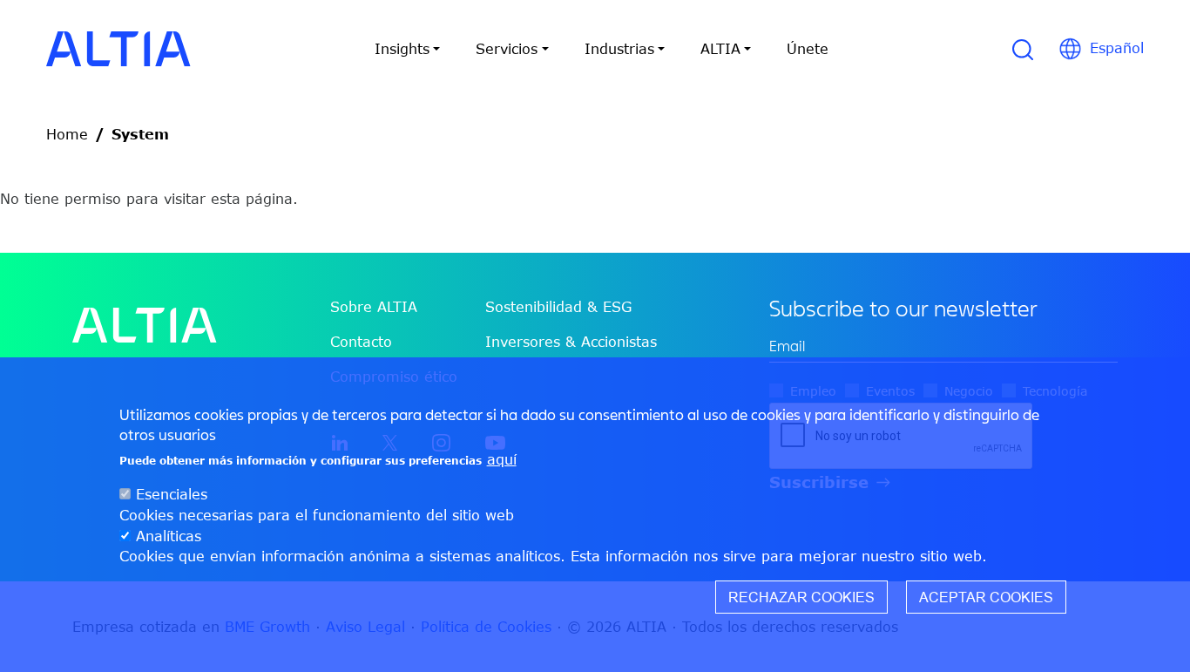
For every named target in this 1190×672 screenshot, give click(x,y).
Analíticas (168, 536)
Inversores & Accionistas (571, 342)
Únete (807, 49)
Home (67, 134)
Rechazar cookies (801, 598)
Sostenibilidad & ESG (558, 307)
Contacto (361, 342)
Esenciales (171, 494)
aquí (502, 459)
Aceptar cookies (986, 598)
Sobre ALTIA (373, 307)
